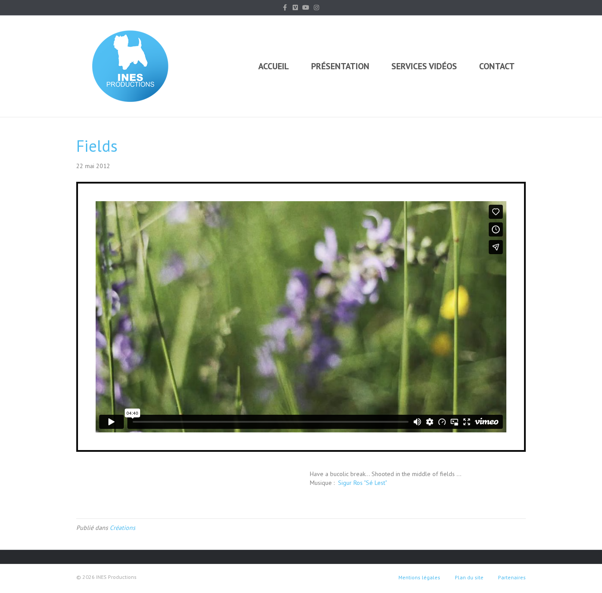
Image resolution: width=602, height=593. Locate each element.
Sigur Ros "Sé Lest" (361, 483)
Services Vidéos (424, 66)
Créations (122, 528)
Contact (497, 66)
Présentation (340, 66)
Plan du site (469, 577)
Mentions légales (419, 577)
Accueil (273, 66)
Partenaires (512, 577)
